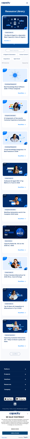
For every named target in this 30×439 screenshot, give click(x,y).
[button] (27, 414)
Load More (15, 353)
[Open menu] (27, 2)
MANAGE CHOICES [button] (15, 429)
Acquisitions (7, 58)
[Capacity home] (5, 3)
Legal (15, 410)
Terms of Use (13, 408)
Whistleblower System (22, 408)
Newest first (25, 63)
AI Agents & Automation (10, 54)
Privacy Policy (4, 437)
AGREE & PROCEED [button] (15, 433)
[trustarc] (25, 437)
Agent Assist (17, 58)
